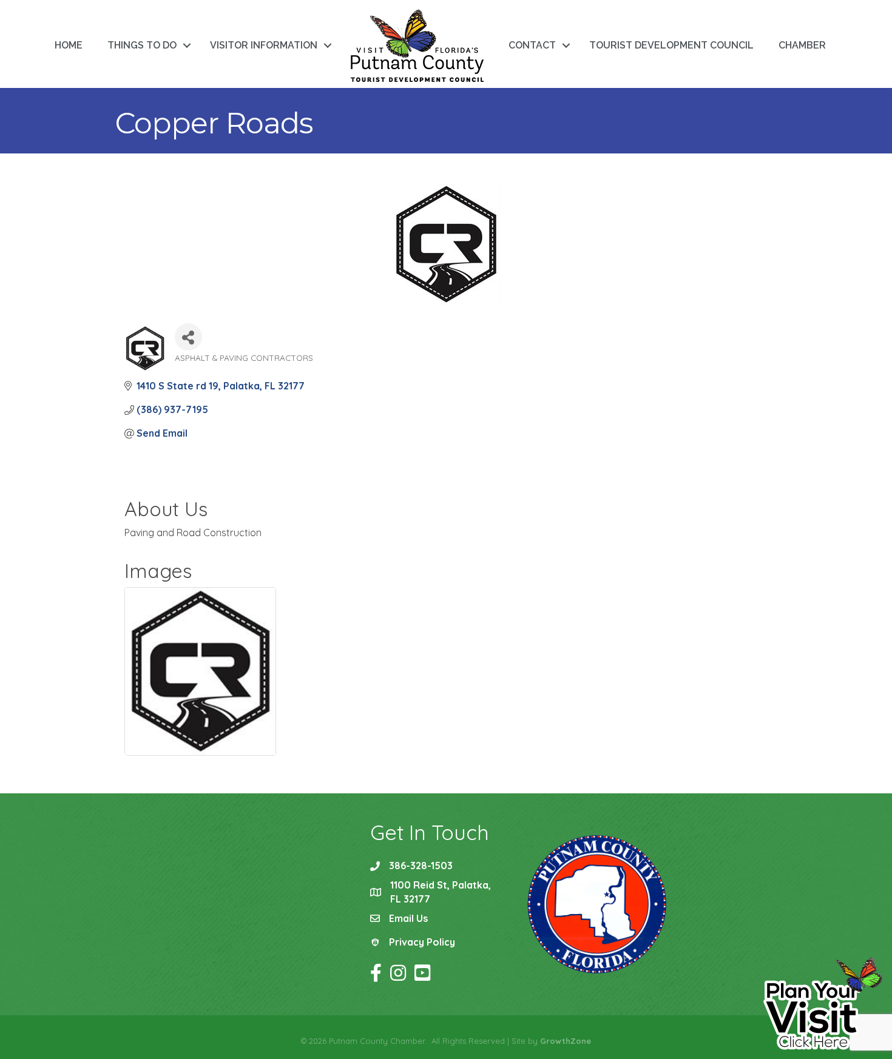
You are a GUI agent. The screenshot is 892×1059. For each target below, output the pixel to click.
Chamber (802, 45)
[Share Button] (188, 337)
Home (69, 45)
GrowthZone (565, 1041)
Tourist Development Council (671, 45)
